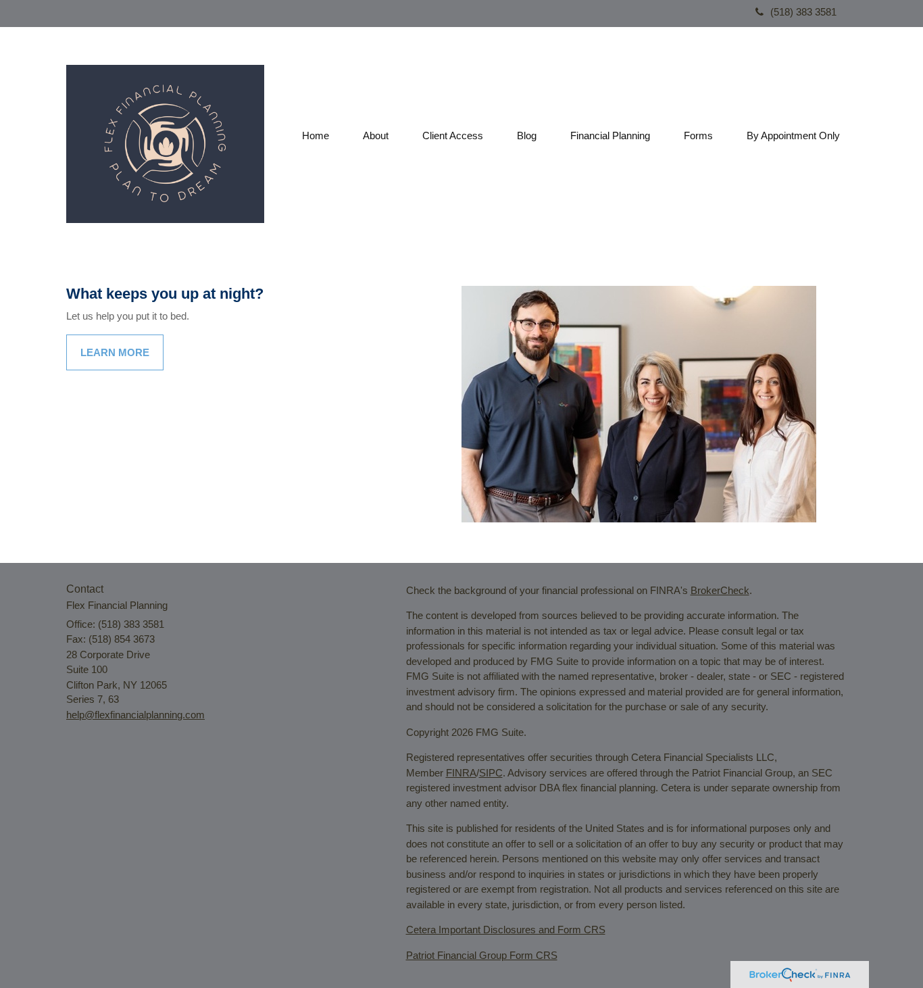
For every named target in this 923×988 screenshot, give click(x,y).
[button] (375, 135)
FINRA (461, 773)
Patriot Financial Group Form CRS (481, 955)
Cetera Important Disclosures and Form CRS (505, 929)
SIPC (491, 773)
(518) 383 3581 (803, 12)
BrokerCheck (720, 590)
